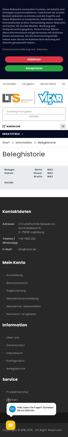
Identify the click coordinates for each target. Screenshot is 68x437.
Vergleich (28, 84)
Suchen (34, 116)
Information (24, 142)
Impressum (14, 353)
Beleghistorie (47, 142)
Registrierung (16, 291)
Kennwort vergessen (21, 314)
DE (63, 84)
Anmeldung (14, 275)
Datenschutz (15, 345)
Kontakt (12, 400)
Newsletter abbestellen (23, 306)
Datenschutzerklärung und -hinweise (25, 49)
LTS (23, 430)
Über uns (12, 337)
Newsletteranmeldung (22, 298)
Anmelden (9, 84)
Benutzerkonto (17, 283)
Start (5, 142)
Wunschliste (48, 84)
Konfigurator (15, 361)
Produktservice (17, 392)
